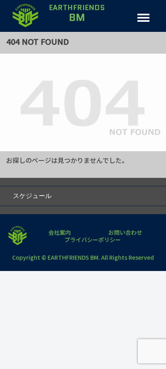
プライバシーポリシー (92, 239)
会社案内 (59, 232)
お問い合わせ (125, 232)
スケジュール (32, 195)
